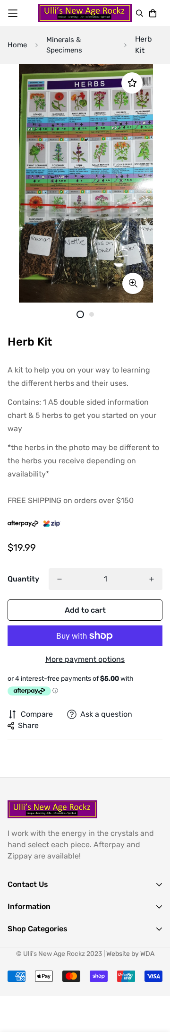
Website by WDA (130, 954)
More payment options (85, 659)
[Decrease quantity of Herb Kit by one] (59, 579)
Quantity (23, 578)
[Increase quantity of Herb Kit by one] (151, 579)
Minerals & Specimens (64, 45)
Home (17, 45)
